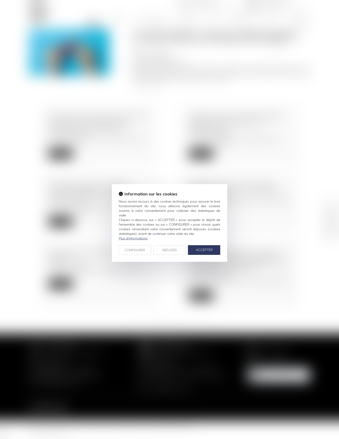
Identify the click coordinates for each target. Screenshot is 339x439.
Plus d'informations (133, 238)
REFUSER (170, 250)
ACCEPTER (204, 250)
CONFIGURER (135, 250)
